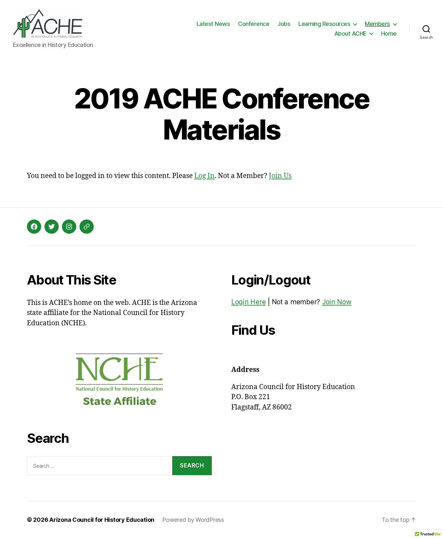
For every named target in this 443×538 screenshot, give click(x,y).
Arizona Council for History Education (101, 519)
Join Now (337, 302)
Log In (204, 176)
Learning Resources (324, 23)
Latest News (213, 23)
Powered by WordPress (193, 519)
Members (377, 23)
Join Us (280, 176)
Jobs (283, 23)
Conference (253, 23)
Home (389, 33)
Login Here (248, 302)
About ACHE (350, 33)
